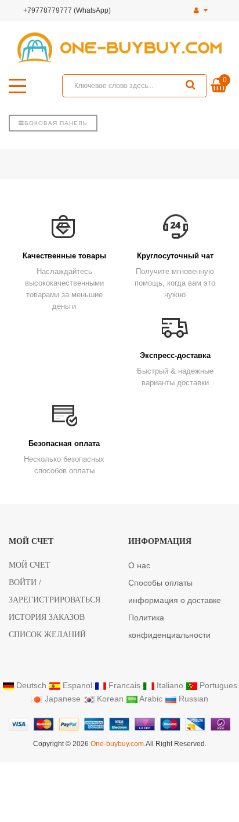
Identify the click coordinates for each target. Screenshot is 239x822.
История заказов (47, 617)
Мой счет (29, 565)
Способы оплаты (160, 582)
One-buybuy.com (117, 744)
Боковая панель (56, 123)
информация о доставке (174, 600)
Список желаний (47, 634)
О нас (139, 565)
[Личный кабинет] (201, 10)
